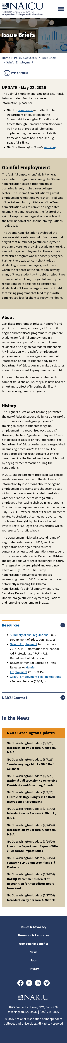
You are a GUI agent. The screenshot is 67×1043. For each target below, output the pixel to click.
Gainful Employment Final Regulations (35, 677)
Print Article (19, 73)
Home (6, 58)
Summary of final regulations (29, 635)
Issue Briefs (48, 58)
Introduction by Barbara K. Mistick (31, 900)
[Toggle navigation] (61, 8)
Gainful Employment (23, 644)
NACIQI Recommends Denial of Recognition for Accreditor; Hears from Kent (30, 884)
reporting (50, 147)
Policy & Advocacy (25, 58)
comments (25, 110)
